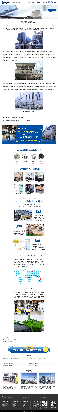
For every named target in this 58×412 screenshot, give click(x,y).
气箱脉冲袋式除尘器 (15, 409)
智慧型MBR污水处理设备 (35, 404)
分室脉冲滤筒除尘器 (15, 406)
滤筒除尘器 (25, 89)
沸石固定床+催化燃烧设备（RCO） (6, 404)
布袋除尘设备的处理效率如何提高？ (34, 361)
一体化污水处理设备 (35, 405)
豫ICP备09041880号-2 (18, 411)
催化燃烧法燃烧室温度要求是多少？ (8, 363)
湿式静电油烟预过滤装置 (5, 407)
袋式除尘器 (30, 49)
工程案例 (24, 2)
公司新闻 (50, 12)
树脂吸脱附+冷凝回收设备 (5, 405)
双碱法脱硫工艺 (24, 405)
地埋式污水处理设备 (35, 407)
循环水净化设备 (34, 409)
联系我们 (43, 2)
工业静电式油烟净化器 (5, 409)
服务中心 (34, 2)
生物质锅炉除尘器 (14, 407)
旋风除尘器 (14, 58)
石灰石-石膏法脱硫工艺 (25, 404)
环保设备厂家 (10, 122)
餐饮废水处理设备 (34, 406)
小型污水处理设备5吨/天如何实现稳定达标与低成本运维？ (11, 358)
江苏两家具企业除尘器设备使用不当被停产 (9, 339)
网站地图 (33, 411)
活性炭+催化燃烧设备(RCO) (6, 403)
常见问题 (50, 11)
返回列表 (53, 25)
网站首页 (15, 2)
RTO (27, 111)
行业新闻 (50, 9)
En (46, 2)
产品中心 (19, 2)
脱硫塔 (23, 407)
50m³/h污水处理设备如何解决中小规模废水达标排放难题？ (37, 358)
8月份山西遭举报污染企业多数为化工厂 (8, 341)
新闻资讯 (38, 2)
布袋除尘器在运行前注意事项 (33, 365)
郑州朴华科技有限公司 (28, 411)
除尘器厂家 (28, 83)
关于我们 (29, 2)
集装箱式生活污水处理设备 (35, 403)
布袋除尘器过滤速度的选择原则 (33, 363)
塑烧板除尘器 (14, 403)
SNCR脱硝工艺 (24, 406)
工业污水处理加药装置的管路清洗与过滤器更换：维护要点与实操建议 (12, 361)
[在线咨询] (29, 349)
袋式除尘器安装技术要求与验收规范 (8, 365)
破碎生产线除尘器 (14, 405)
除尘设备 (14, 55)
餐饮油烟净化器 (4, 406)
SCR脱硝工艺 (24, 403)
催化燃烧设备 (28, 81)
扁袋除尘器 (13, 404)
